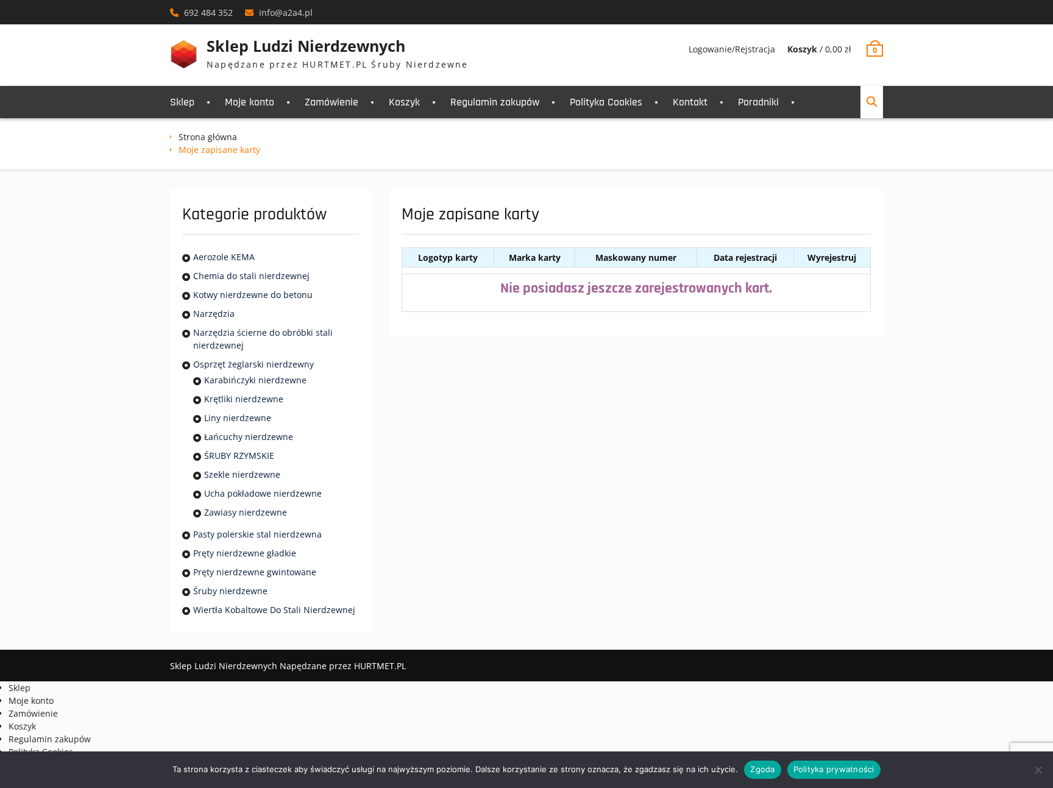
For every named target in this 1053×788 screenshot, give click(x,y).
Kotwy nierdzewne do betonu (253, 294)
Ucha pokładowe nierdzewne (263, 493)
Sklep (182, 102)
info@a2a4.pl (286, 12)
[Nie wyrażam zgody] (1038, 770)
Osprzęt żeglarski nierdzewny (253, 364)
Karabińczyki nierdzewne (255, 380)
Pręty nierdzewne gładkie (244, 553)
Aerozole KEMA (224, 257)
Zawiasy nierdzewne (245, 512)
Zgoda (762, 769)
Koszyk (404, 102)
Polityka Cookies (606, 102)
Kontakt (690, 102)
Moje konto (249, 102)
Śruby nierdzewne (230, 591)
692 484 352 (208, 12)
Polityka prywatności (833, 769)
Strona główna (208, 137)
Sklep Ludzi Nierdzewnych (306, 45)
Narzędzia (214, 313)
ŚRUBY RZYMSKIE (239, 455)
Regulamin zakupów (494, 102)
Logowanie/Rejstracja (732, 49)
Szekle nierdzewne (242, 474)
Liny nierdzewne (237, 418)
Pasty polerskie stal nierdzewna (257, 534)
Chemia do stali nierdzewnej (251, 276)
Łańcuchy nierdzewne (248, 436)
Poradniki (758, 102)
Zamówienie (331, 102)
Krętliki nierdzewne (243, 399)
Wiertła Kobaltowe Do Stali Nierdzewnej (274, 610)
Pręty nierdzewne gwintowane (254, 572)
